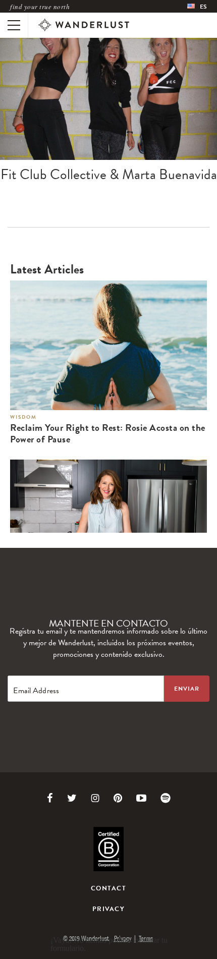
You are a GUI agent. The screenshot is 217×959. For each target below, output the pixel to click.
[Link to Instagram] (95, 798)
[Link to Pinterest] (118, 798)
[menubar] (197, 6)
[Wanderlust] (83, 25)
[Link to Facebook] (50, 798)
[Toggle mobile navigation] (14, 25)
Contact (108, 888)
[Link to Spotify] (165, 798)
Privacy (108, 909)
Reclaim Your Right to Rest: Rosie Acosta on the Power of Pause (107, 433)
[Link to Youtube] (141, 798)
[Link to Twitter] (72, 798)
